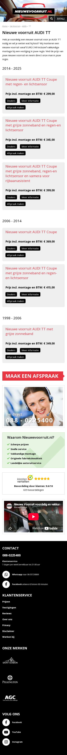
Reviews (7, 613)
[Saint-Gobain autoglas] (11, 670)
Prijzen (6, 601)
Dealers (11, 100)
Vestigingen (9, 607)
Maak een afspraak (31, 376)
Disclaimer (8, 631)
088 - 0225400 (29, 420)
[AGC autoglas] (11, 707)
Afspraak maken (15, 107)
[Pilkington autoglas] (11, 689)
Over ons (7, 619)
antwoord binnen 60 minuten (30, 584)
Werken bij (8, 636)
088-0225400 (11, 555)
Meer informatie (30, 100)
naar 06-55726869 (25, 574)
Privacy (6, 625)
